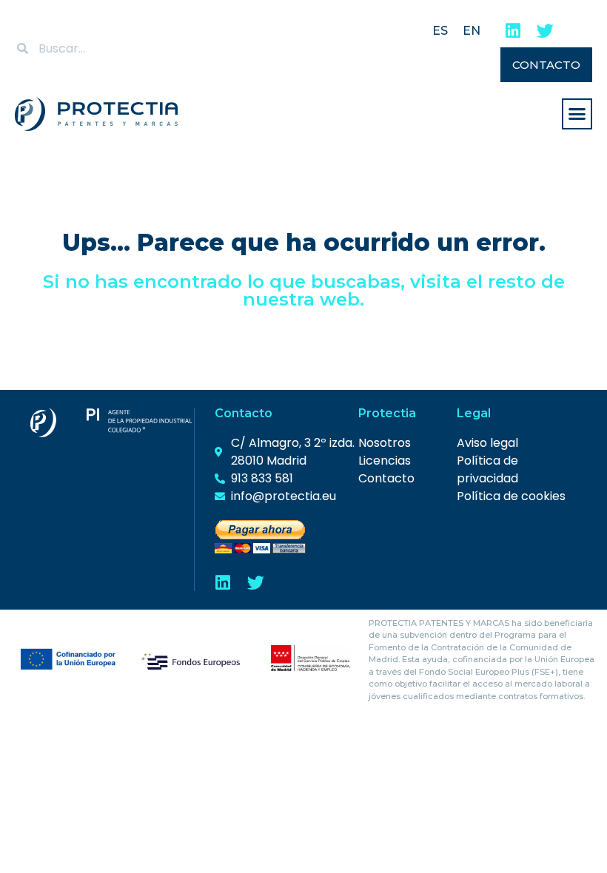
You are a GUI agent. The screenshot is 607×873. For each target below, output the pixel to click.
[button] (577, 113)
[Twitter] (545, 30)
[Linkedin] (512, 30)
